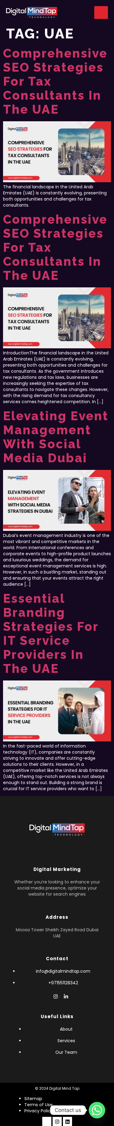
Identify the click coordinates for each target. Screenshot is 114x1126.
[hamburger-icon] (101, 12)
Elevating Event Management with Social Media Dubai (56, 437)
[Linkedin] (66, 996)
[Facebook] (45, 996)
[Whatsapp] (97, 1110)
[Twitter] (67, 1121)
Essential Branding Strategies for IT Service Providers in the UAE (50, 633)
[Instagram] (57, 1121)
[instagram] (55, 996)
